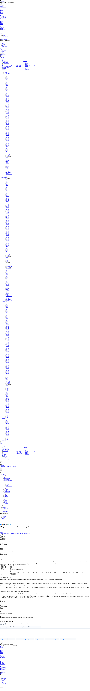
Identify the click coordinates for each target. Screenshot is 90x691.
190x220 (7, 138)
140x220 (7, 116)
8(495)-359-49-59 (3, 29)
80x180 (7, 83)
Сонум (7, 164)
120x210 (7, 106)
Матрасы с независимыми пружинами (51, 639)
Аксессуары (8, 483)
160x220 (7, 126)
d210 (7, 149)
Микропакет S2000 (9, 174)
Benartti (7, 157)
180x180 (7, 358)
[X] (4, 524)
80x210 (7, 87)
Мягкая (7, 167)
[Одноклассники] (2, 524)
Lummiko (7, 159)
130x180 (7, 208)
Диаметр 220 (8, 155)
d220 (7, 150)
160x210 (7, 125)
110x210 (7, 101)
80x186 (7, 84)
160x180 (7, 121)
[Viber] (6, 524)
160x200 (7, 407)
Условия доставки (3, 660)
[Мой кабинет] (0, 462)
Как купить (6, 489)
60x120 (7, 270)
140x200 (7, 114)
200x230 (7, 143)
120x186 (7, 203)
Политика (2, 663)
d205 (7, 148)
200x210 (7, 369)
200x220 (7, 142)
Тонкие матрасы (3, 533)
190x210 (7, 137)
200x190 (7, 139)
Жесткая (7, 166)
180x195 (7, 133)
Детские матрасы (8, 533)
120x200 (7, 105)
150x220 (7, 120)
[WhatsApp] (7, 524)
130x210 (7, 110)
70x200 (7, 81)
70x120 (7, 273)
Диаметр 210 (8, 154)
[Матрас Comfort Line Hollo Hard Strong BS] (7, 535)
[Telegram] (10, 524)
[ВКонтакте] (1, 524)
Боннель (7, 173)
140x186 (7, 112)
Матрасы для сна (4, 639)
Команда (1, 651)
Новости (1, 650)
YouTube (3, 45)
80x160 (7, 277)
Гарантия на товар (3, 661)
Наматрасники (13, 533)
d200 (7, 147)
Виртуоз (7, 163)
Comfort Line (8, 287)
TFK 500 (7, 171)
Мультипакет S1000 (9, 300)
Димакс (7, 260)
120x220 (7, 107)
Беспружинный (8, 172)
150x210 (7, 347)
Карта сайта (2, 671)
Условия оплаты (3, 666)
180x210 (7, 135)
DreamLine (7, 158)
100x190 (7, 96)
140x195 (7, 214)
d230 (7, 151)
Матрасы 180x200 (19, 639)
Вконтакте (4, 516)
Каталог (1, 646)
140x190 (7, 113)
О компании (2, 649)
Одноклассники (4, 46)
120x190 (7, 103)
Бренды (1, 647)
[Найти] (1, 4)
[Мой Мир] (3, 524)
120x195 (7, 104)
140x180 (7, 111)
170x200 (7, 128)
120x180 (7, 102)
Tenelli (7, 162)
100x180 (7, 95)
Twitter (3, 43)
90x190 (7, 91)
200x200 (7, 141)
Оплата (3, 558)
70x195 (7, 181)
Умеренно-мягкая (9, 266)
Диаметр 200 (8, 153)
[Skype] (8, 524)
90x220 (7, 94)
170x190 (7, 127)
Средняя (7, 168)
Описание (3, 556)
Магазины (2, 659)
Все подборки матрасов (64, 639)
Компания (5, 495)
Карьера (1, 653)
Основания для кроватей (20, 533)
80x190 (7, 85)
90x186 (7, 90)
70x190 (7, 275)
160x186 (7, 122)
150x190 (7, 117)
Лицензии (2, 655)
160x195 (7, 124)
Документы (2, 656)
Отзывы (1, 652)
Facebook (3, 42)
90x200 (7, 92)
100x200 (7, 197)
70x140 (7, 274)
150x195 (7, 118)
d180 (7, 146)
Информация (2, 657)
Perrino (7, 161)
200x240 (7, 144)
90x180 (7, 89)
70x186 (7, 79)
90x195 (7, 192)
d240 (7, 152)
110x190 (7, 98)
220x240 (7, 145)
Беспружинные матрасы (39, 639)
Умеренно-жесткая (9, 265)
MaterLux (7, 160)
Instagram (3, 44)
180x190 (7, 132)
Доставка (3, 559)
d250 (7, 380)
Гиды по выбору (72, 639)
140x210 (7, 115)
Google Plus (4, 521)
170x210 (7, 129)
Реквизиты (2, 662)
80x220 (7, 88)
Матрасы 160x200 (12, 639)
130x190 (7, 209)
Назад (6, 475)
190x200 (7, 136)
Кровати (25, 533)
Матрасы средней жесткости (29, 639)
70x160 (7, 305)
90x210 (7, 93)
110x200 (7, 100)
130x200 (7, 109)
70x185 (7, 78)
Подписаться (15, 645)
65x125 (7, 272)
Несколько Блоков (9, 175)
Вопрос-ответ (2, 669)
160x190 (7, 123)
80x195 (7, 186)
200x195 (7, 140)
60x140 (7, 271)
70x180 (7, 77)
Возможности (2, 664)
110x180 (7, 97)
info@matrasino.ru (4, 39)
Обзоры (1, 670)
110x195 (7, 99)
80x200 (7, 86)
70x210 (7, 82)
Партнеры (2, 654)
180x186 (7, 131)
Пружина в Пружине (9, 176)
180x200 (7, 134)
